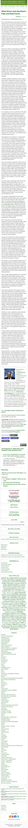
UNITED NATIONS (4, 702)
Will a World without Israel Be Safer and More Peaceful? (14, 485)
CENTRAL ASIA (4, 684)
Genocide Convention (7, 594)
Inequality (8, 598)
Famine (12, 591)
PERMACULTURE (4, 744)
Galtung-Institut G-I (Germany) (7, 571)
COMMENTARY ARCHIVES (6, 780)
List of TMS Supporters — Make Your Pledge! (14, 501)
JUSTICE (3, 672)
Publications (3, 547)
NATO (11, 609)
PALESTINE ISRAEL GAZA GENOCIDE (8, 696)
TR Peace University (5, 565)
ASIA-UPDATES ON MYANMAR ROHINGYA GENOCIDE (12, 678)
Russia (4, 618)
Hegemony (13, 595)
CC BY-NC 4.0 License (23, 446)
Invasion (17, 601)
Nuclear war (22, 609)
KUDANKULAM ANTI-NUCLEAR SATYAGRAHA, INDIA (11, 745)
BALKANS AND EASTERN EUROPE (8, 679)
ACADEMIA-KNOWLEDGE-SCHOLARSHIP (9, 705)
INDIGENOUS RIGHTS (5, 718)
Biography (5, 580)
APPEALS (3, 693)
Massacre (14, 606)
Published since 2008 (14, 826)
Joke (25, 603)
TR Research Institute (5, 568)
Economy (19, 588)
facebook (15, 438)
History (19, 595)
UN (9, 623)
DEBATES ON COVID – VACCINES (8, 726)
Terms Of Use (3, 806)
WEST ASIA (3, 703)
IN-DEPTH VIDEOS (5, 775)
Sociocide (8, 619)
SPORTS (3, 763)
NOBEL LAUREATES (5, 646)
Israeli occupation (19, 603)
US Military (9, 624)
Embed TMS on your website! (14, 819)
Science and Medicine (16, 618)
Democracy (10, 586)
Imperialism (14, 597)
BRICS (9, 580)
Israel (23, 601)
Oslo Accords (13, 612)
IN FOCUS (3, 663)
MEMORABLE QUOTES (5, 667)
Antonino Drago (4, 798)
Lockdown (9, 606)
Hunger (8, 597)
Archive (6, 6)
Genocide (22, 592)
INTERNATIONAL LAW (5, 697)
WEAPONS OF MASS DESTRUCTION (8, 654)
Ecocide (8, 588)
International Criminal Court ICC (17, 599)
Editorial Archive (4, 544)
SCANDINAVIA (4, 699)
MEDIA (2, 687)
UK (3, 623)
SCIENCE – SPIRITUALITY (6, 762)
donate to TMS (20, 430)
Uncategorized (4, 778)
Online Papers (4, 546)
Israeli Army (11, 603)
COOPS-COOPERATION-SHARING (8, 649)
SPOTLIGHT (3, 691)
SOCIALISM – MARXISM (6, 711)
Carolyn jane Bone (4, 788)
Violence (15, 624)
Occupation (14, 610)
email (13, 435)
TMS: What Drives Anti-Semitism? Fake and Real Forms (14, 425)
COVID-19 (23, 583)
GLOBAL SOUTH (4, 688)
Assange (16, 579)
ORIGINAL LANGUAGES (6, 774)
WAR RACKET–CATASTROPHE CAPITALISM (10, 673)
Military (6, 607)
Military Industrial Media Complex (16, 607)
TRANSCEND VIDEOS (5, 639)
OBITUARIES (3, 771)
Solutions (13, 619)
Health (8, 595)
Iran (20, 601)
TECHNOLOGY (4, 661)
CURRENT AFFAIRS (5, 754)
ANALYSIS (3, 658)
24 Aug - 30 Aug (14, 507)
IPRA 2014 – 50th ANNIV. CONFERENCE (9, 781)
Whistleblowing (13, 627)
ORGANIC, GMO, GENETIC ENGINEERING (9, 721)
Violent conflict (22, 624)
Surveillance (15, 621)
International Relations (9, 601)
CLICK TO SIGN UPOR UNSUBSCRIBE (14, 515)
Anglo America (14, 578)
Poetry (3, 615)
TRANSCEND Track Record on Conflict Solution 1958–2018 (13, 556)
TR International (4, 562)
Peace (17, 613)
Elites (23, 588)
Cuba (19, 585)
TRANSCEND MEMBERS (6, 652)
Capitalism (19, 580)
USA (22, 623)
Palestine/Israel (19, 410)
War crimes (7, 626)
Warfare (20, 626)
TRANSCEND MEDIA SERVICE (13, 1)
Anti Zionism (4, 579)
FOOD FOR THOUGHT (5, 766)
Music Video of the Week (6, 783)
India (19, 597)
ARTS (2, 733)
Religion (12, 616)
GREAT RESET (4, 736)
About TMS (22, 6)
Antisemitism (7, 410)
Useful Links (3, 805)
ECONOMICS (3, 738)
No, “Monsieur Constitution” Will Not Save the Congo (14, 479)
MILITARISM (3, 657)
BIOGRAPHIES (4, 643)
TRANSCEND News (5, 637)
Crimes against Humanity (10, 585)
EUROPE (3, 685)
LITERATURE (3, 750)
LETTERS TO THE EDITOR (6, 757)
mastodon (6, 438)
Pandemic (13, 613)
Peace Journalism (12, 6)
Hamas (4, 595)
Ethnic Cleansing (15, 589)
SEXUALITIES (4, 756)
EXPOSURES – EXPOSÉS (6, 712)
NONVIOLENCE (4, 651)
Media (19, 606)
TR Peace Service (4, 567)
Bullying (13, 580)
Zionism (3, 412)
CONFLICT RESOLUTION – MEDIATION (9, 648)
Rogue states (23, 616)
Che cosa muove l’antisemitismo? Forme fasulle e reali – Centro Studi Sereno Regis (14, 455)
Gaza (16, 592)
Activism (3, 578)
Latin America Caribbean (19, 604)
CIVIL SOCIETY (4, 753)
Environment (7, 589)
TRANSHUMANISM (5, 732)
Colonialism (23, 582)
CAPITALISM (3, 708)
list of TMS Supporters (14, 432)
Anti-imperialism (23, 578)
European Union (6, 591)
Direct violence (17, 586)
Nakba (7, 609)
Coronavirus (10, 583)
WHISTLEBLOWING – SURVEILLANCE (9, 717)
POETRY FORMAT (4, 769)
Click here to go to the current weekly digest (12, 473)
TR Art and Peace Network (6, 564)
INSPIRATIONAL (4, 765)
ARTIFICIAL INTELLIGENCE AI (7, 706)
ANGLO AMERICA (4, 669)
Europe (22, 589)
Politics (7, 615)
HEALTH (2, 715)
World (11, 629)
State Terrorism (21, 619)
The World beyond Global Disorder (11, 482)
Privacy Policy (4, 809)
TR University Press (5, 570)
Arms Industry (10, 579)
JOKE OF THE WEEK (5, 772)
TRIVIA (2, 748)
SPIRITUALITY (4, 768)
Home (2, 6)
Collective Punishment (14, 582)
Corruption (17, 583)
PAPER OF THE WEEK (5, 640)
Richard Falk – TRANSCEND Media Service (13, 19)
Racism (8, 616)
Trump (24, 621)
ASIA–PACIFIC (4, 675)
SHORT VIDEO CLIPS (5, 777)
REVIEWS (3, 723)
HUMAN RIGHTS (4, 660)
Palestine (13, 410)
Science (8, 618)
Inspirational (13, 598)
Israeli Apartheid (5, 603)
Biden (20, 579)
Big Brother (24, 579)
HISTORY (3, 714)
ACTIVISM (3, 666)
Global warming (22, 594)
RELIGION (3, 730)
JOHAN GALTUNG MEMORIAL (7, 636)
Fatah (16, 591)
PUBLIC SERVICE (4, 747)
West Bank (6, 627)
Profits (15, 615)
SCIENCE (3, 727)
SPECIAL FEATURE (5, 729)
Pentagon (22, 613)
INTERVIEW (3, 735)
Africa (7, 578)
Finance (20, 591)
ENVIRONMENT (4, 709)
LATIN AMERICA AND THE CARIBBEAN (9, 690)
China (23, 580)
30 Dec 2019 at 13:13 (21, 457)
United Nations (15, 623)
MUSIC (2, 751)
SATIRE (2, 724)
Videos (17, 6)
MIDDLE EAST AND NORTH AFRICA (8, 694)
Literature (5, 606)
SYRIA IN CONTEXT (5, 700)
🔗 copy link (5, 440)
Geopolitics (15, 594)
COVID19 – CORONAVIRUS (6, 760)
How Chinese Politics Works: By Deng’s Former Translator (12, 539)
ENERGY (3, 676)
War (2, 626)
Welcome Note (4, 549)
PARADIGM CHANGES (5, 720)
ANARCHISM (3, 742)
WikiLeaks (22, 627)
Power (12, 615)
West (25, 626)
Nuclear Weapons (7, 610)
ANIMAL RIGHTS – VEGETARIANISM (8, 759)
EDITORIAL (18, 16)
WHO (18, 627)
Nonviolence (16, 609)
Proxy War (20, 615)
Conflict (4, 583)
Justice (10, 604)
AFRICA (2, 664)
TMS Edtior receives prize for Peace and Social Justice (11, 555)
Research (17, 616)
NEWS (2, 670)
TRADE (2, 739)
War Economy (14, 626)
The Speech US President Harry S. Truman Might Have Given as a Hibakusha (13, 797)
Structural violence (7, 621)
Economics (14, 588)
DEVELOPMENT (4, 741)
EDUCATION (3, 682)
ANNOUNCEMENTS (5, 642)
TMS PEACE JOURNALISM (6, 645)
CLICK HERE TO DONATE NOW (14, 493)
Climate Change (6, 582)
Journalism (5, 604)
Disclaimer (3, 808)
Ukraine (6, 623)
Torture (20, 621)
